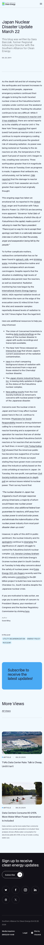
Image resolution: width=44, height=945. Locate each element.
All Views (6, 710)
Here (8, 361)
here (27, 611)
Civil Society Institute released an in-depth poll (22, 477)
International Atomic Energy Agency (19, 290)
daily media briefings (24, 334)
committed (21, 577)
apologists (7, 541)
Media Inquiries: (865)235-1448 (8, 933)
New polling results (15, 391)
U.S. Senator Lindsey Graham (25, 553)
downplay (28, 541)
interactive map (13, 350)
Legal (25, 933)
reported (22, 128)
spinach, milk (22, 259)
